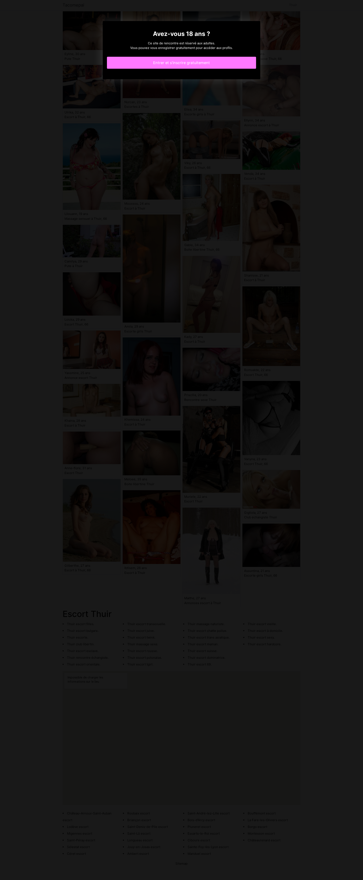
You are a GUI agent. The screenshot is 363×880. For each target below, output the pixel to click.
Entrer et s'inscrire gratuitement (181, 63)
